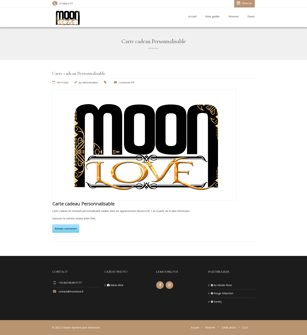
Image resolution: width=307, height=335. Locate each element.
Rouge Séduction (223, 293)
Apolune (76, 327)
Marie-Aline (116, 285)
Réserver (247, 3)
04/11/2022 (63, 82)
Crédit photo (229, 327)
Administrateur (90, 82)
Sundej (218, 301)
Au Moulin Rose (223, 285)
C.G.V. (245, 327)
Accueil (195, 327)
